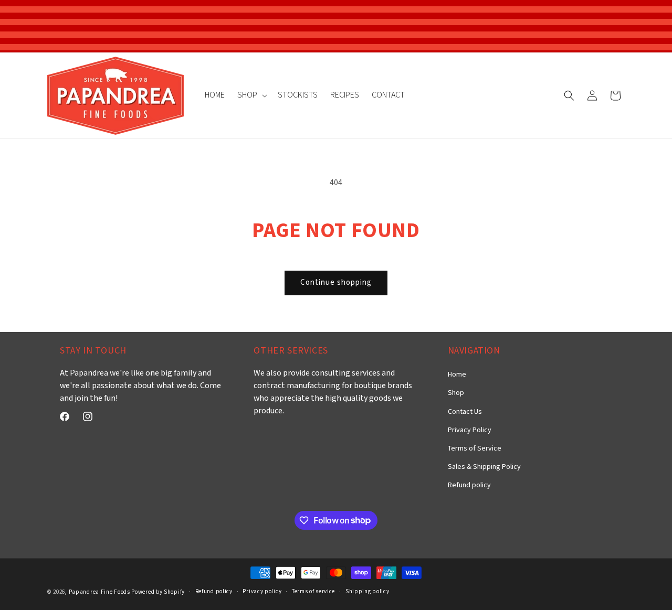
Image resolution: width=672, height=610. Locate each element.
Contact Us (465, 411)
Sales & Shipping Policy (484, 467)
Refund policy (469, 485)
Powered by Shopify (158, 592)
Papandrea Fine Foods (99, 592)
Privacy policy (262, 591)
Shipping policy (367, 591)
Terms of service (313, 591)
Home (457, 374)
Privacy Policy (469, 430)
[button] (251, 96)
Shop (456, 393)
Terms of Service (474, 448)
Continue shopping (336, 282)
